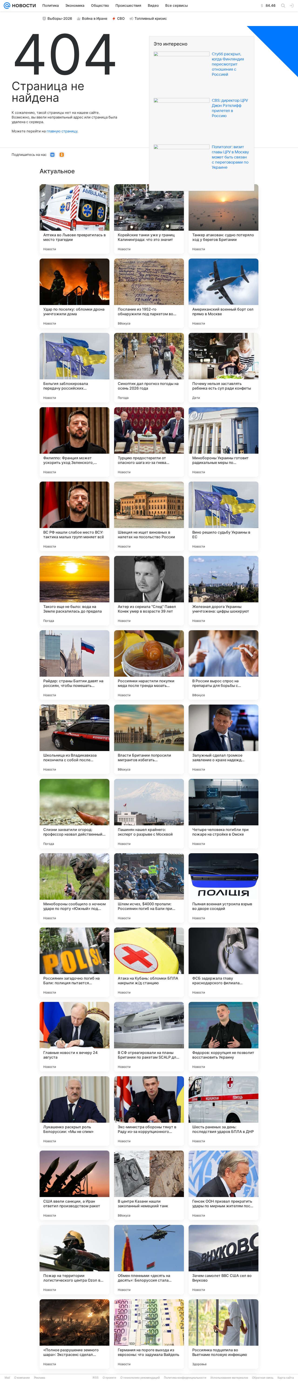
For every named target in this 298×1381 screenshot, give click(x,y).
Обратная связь (262, 1377)
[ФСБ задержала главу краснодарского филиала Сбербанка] (223, 962)
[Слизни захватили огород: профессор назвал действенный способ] (74, 814)
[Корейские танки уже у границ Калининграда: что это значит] (149, 219)
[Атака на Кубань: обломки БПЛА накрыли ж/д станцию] (149, 962)
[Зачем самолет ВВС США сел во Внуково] (223, 1260)
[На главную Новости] (23, 5)
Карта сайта (286, 1377)
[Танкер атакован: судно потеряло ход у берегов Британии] (223, 219)
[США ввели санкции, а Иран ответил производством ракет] (74, 1185)
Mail (7, 1377)
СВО (121, 18)
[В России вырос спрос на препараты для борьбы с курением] (223, 665)
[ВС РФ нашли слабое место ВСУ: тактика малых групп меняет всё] (74, 516)
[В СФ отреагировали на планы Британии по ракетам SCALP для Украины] (149, 1037)
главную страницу (62, 131)
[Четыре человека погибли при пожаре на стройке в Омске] (223, 814)
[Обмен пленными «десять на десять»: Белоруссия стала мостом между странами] (149, 1260)
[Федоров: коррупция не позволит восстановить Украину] (223, 1037)
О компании (22, 1377)
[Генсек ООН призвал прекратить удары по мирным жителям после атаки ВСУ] (223, 1185)
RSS (95, 1377)
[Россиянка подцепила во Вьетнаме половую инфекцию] (223, 1334)
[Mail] (7, 5)
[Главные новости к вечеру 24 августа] (74, 1037)
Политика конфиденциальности (185, 1377)
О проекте (109, 1377)
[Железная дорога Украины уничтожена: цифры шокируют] (223, 591)
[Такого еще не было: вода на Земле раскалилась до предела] (74, 591)
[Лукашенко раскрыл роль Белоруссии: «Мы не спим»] (74, 1111)
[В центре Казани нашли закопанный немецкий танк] (149, 1185)
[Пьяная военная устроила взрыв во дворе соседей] (223, 888)
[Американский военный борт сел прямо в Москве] (223, 293)
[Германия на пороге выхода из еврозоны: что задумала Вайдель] (149, 1334)
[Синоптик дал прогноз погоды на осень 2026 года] (149, 368)
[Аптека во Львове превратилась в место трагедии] (74, 219)
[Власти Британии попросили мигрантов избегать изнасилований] (149, 739)
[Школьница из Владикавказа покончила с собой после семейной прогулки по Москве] (74, 739)
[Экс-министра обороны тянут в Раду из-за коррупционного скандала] (149, 1111)
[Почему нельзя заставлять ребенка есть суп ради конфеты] (223, 368)
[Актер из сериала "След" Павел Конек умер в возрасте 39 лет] (149, 591)
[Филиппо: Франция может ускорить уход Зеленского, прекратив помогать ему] (74, 442)
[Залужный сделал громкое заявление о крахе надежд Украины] (223, 739)
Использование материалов (229, 1377)
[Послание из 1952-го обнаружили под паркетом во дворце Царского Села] (149, 293)
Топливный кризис (151, 18)
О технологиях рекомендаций (140, 1377)
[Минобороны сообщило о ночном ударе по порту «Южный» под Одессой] (74, 888)
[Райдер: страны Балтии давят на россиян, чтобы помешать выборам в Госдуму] (74, 665)
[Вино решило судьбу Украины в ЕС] (223, 516)
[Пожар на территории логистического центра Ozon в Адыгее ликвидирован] (74, 1260)
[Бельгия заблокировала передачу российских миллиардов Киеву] (74, 368)
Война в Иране (94, 18)
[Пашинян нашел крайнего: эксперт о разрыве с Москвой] (149, 814)
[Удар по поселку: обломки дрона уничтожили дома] (74, 293)
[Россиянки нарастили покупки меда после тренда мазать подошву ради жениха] (149, 665)
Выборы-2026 (59, 18)
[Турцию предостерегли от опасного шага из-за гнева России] (149, 442)
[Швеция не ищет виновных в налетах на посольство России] (149, 516)
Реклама (39, 1377)
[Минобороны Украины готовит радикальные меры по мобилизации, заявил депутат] (223, 442)
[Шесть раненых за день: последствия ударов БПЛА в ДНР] (223, 1111)
